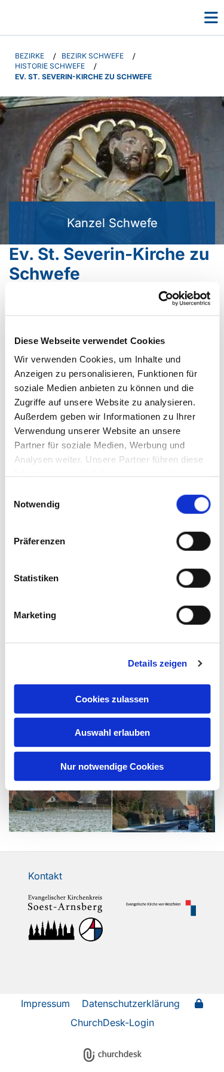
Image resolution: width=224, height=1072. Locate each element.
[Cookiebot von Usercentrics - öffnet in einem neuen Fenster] (159, 298)
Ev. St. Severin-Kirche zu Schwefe (83, 76)
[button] (196, 17)
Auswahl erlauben (112, 732)
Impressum (45, 1003)
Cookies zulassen (112, 698)
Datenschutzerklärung (131, 1003)
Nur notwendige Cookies (112, 766)
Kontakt (45, 876)
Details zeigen (157, 663)
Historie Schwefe (50, 65)
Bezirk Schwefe (93, 55)
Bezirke (29, 55)
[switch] (193, 540)
